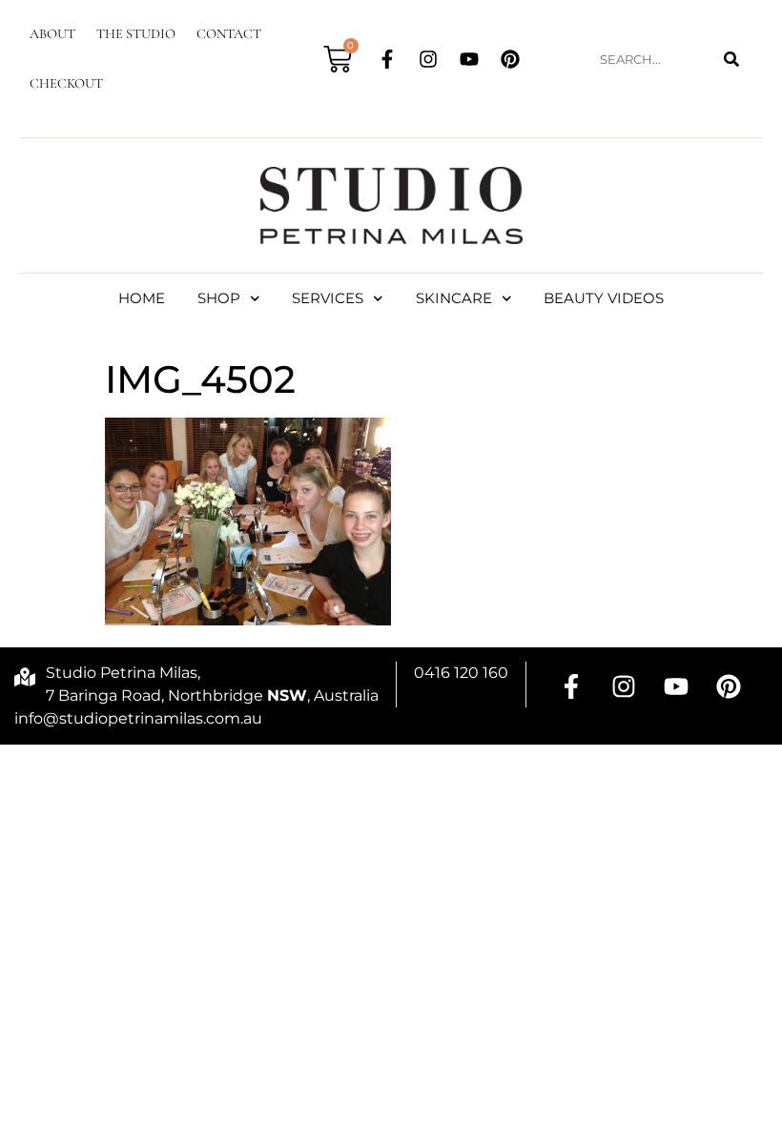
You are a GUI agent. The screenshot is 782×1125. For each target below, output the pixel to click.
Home (141, 298)
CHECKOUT (66, 83)
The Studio (135, 34)
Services (327, 298)
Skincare (454, 298)
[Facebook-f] (387, 59)
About (52, 34)
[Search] (731, 59)
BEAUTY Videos (604, 298)
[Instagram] (428, 59)
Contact (228, 34)
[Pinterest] (510, 59)
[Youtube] (469, 59)
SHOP (218, 298)
